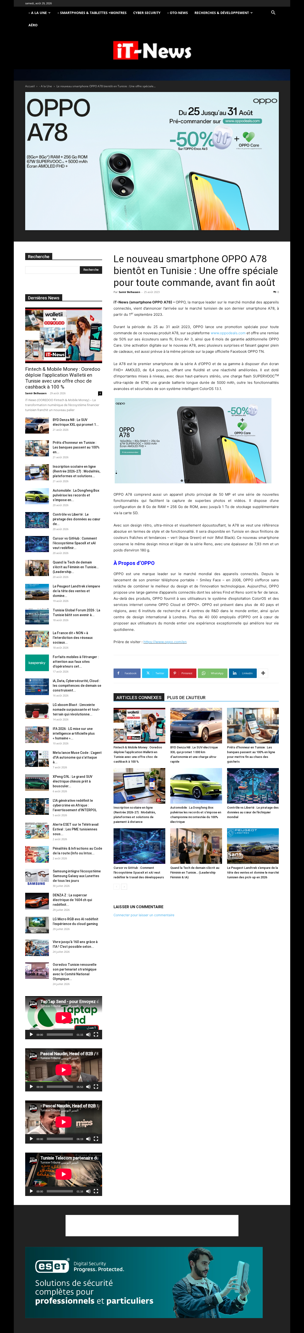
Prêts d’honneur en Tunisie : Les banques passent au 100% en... (76, 447)
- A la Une (45, 86)
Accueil (30, 86)
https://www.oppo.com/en (165, 642)
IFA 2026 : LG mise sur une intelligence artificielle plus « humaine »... (74, 733)
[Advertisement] (152, 1225)
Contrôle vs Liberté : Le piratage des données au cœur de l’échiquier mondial (253, 812)
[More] (263, 673)
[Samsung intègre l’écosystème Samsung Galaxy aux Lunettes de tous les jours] (37, 877)
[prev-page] (116, 887)
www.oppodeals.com (228, 333)
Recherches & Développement (222, 12)
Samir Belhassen (129, 292)
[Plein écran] (96, 1034)
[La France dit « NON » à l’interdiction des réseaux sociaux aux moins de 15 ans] (37, 639)
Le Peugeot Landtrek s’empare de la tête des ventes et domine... (76, 591)
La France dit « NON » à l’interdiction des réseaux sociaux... (73, 637)
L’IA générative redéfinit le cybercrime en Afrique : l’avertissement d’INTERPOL (75, 805)
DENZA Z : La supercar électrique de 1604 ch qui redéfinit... (72, 900)
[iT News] (152, 50)
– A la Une (37, 12)
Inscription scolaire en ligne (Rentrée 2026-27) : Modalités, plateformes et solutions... (76, 471)
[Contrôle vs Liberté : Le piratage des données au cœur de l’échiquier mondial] (253, 786)
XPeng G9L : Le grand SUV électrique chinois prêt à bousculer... (72, 781)
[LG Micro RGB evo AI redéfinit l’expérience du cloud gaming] (37, 925)
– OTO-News (177, 12)
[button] (273, 13)
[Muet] (88, 1034)
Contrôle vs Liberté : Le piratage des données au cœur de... (76, 519)
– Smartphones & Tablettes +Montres (92, 12)
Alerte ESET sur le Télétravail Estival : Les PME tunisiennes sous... (76, 829)
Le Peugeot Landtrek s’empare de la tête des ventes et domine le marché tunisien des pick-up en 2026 (253, 872)
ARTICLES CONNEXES (139, 697)
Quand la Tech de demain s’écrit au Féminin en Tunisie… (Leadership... (76, 567)
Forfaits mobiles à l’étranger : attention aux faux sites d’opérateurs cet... (76, 661)
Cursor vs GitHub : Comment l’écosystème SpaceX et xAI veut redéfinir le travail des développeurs (139, 872)
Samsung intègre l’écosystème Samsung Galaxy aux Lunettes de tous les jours (77, 876)
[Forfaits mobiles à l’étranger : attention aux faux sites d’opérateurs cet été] (37, 663)
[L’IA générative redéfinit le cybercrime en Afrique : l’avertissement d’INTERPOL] (37, 806)
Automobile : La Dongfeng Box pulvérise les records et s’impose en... (76, 495)
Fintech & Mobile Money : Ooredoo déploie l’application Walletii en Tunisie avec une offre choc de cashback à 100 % (62, 378)
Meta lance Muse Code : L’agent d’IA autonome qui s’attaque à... (77, 757)
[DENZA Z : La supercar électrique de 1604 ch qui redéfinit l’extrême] (37, 901)
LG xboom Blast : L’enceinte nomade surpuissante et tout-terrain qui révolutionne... (76, 709)
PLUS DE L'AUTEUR (186, 697)
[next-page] (124, 887)
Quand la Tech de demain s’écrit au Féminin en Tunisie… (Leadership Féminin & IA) (194, 872)
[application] (63, 1017)
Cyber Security (147, 12)
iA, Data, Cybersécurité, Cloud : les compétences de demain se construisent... (77, 685)
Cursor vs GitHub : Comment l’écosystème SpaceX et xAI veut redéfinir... (75, 543)
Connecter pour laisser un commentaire (144, 915)
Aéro (33, 25)
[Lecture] (31, 1034)
